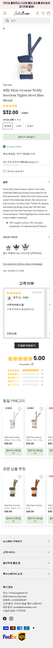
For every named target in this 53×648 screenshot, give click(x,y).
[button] (49, 13)
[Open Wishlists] (43, 13)
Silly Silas (7, 84)
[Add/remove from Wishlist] (19, 409)
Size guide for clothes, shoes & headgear (22, 263)
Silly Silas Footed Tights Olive (17, 505)
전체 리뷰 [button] (12, 333)
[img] (14, 292)
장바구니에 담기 (26, 136)
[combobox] (26, 21)
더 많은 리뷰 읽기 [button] (26, 345)
